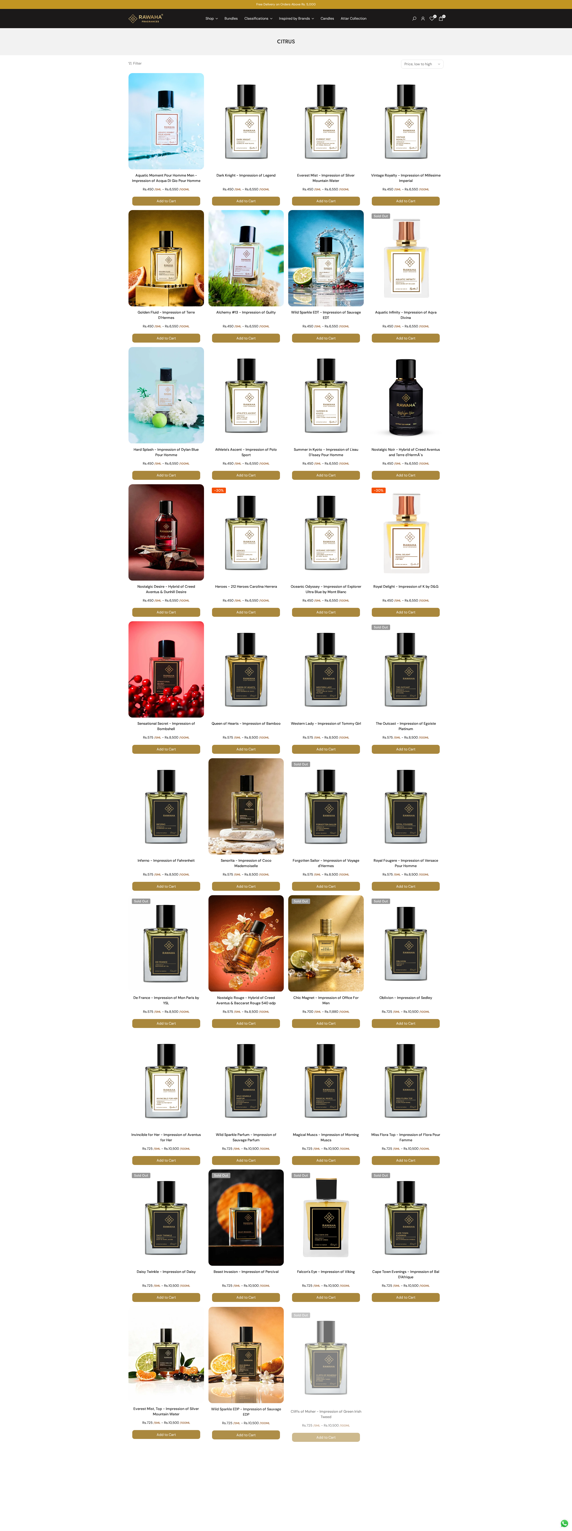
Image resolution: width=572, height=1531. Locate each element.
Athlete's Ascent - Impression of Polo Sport (246, 452)
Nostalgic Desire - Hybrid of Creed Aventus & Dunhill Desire (166, 589)
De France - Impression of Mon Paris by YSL (166, 1000)
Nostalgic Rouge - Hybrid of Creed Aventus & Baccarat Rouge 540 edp (246, 1000)
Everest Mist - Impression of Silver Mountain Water (326, 178)
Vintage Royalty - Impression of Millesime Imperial (406, 178)
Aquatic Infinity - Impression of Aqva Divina (406, 315)
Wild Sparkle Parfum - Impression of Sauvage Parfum (246, 1137)
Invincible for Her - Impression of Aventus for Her (166, 1137)
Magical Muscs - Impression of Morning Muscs (326, 1137)
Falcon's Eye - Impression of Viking (326, 1271)
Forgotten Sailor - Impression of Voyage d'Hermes (326, 863)
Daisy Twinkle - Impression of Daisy (166, 1271)
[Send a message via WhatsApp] (564, 1523)
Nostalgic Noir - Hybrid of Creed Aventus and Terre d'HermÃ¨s (406, 452)
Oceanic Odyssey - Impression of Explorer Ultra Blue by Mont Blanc (326, 589)
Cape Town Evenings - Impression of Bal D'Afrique (405, 1274)
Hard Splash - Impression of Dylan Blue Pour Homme (166, 452)
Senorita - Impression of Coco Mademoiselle (246, 863)
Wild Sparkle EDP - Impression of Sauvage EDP (246, 1411)
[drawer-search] (414, 18)
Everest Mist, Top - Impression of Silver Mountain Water (166, 1411)
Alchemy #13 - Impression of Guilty (246, 312)
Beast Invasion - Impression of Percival (246, 1271)
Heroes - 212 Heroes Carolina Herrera (246, 586)
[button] (200, 80)
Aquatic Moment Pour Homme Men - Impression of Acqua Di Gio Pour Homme (166, 178)
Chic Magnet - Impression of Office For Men (326, 1000)
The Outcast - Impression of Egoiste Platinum (406, 726)
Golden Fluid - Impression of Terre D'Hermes (166, 315)
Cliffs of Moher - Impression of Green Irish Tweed (326, 1411)
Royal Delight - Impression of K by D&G (405, 586)
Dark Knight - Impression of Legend (246, 175)
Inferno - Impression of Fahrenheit (166, 860)
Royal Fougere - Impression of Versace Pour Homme (406, 863)
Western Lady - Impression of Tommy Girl (326, 723)
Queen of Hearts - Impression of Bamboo (246, 723)
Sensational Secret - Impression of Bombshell (166, 726)
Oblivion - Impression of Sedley (405, 997)
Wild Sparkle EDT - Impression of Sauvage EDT (326, 315)
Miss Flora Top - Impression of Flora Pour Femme (405, 1137)
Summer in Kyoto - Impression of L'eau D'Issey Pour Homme (326, 452)
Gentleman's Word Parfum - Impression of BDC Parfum (406, 1411)
